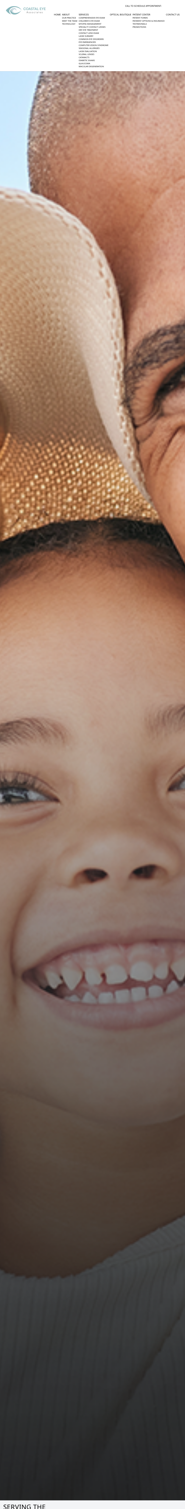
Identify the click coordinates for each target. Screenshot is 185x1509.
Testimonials (140, 23)
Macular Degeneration (91, 66)
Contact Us (173, 14)
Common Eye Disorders (91, 39)
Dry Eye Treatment (88, 30)
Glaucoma (84, 63)
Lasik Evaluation (88, 51)
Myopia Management (90, 23)
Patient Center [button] (141, 14)
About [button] (66, 14)
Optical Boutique (120, 14)
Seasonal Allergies (89, 48)
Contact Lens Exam (89, 33)
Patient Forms (140, 17)
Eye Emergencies (87, 42)
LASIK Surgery (86, 36)
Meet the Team (69, 20)
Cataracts (84, 57)
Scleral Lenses (86, 54)
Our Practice (69, 17)
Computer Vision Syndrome (93, 45)
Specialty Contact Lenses (92, 27)
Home (57, 14)
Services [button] (84, 14)
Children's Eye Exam (89, 20)
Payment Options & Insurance (149, 20)
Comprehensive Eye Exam (92, 17)
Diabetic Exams (87, 60)
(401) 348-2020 (172, 5)
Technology (68, 23)
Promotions (139, 27)
